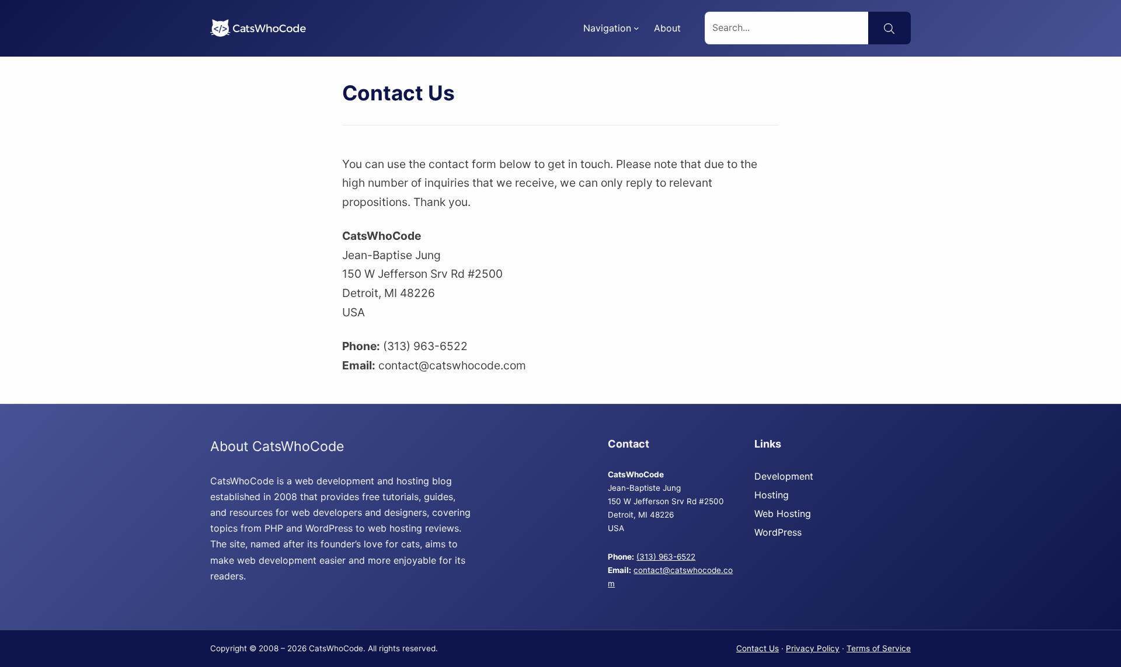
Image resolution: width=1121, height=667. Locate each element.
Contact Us (757, 648)
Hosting (771, 495)
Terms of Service (879, 648)
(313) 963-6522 (665, 556)
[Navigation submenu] (636, 28)
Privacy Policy (813, 648)
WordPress (778, 532)
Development (783, 476)
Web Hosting (782, 513)
